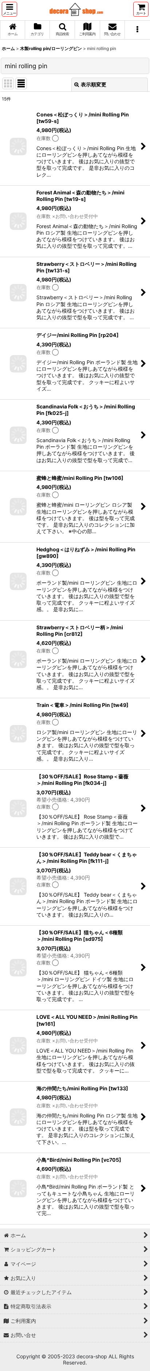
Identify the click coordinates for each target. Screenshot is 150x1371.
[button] (9, 9)
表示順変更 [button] (93, 84)
